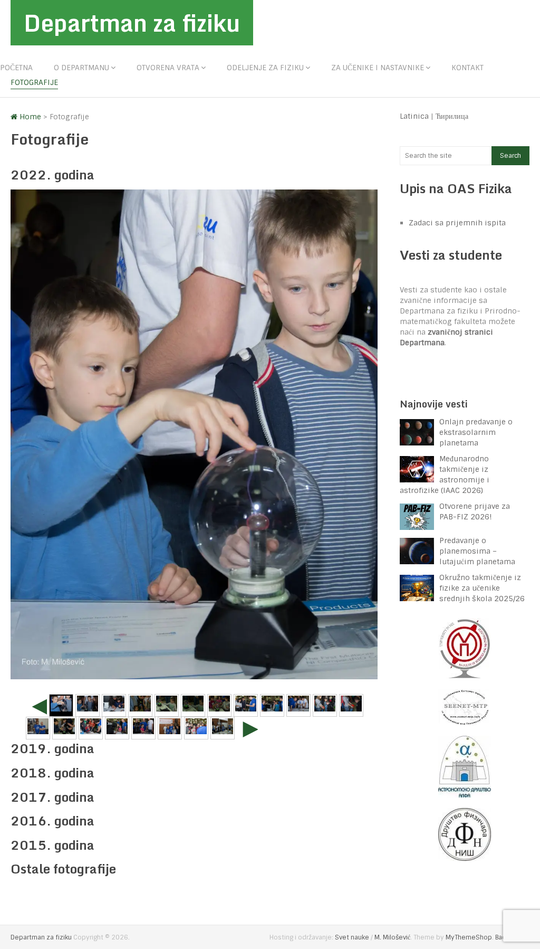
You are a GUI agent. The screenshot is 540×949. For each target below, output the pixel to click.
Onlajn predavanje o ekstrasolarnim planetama (476, 432)
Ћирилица (452, 116)
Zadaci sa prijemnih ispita (457, 222)
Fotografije (34, 82)
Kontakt (467, 67)
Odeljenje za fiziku (265, 67)
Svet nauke (352, 937)
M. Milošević (392, 937)
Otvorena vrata (168, 67)
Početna (16, 67)
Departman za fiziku (132, 23)
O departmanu (81, 67)
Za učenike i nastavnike (377, 67)
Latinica (414, 116)
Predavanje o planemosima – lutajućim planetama (477, 551)
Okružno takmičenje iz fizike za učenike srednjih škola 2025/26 (482, 588)
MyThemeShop (469, 937)
